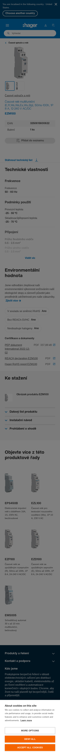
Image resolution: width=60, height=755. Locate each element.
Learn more (26, 721)
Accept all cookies (30, 747)
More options (30, 730)
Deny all (30, 739)
